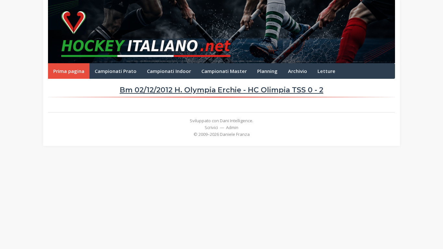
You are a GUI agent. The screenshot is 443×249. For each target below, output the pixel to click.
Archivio (297, 71)
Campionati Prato (116, 71)
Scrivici (211, 127)
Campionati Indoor (169, 71)
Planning (267, 71)
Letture (326, 71)
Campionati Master (224, 71)
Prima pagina (68, 71)
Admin (232, 127)
